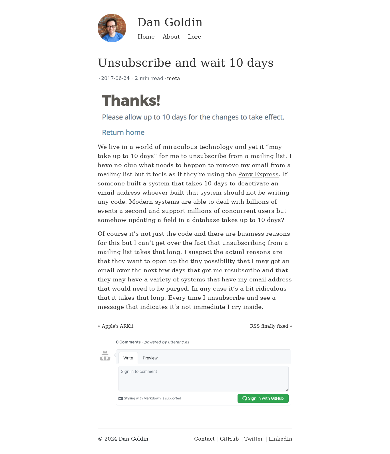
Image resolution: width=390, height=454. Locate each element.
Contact (204, 439)
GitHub (229, 439)
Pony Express (258, 174)
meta (173, 78)
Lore (194, 36)
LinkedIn (280, 439)
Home (146, 36)
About (171, 36)
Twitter (253, 439)
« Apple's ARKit (115, 326)
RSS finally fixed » (271, 326)
